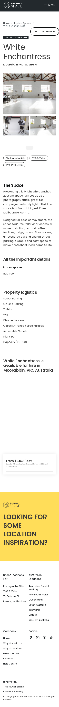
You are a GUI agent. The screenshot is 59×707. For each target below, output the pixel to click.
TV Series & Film (12, 596)
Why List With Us (12, 648)
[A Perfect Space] (11, 5)
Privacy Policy (10, 681)
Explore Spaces (23, 23)
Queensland (36, 599)
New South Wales (38, 594)
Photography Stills (13, 586)
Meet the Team (12, 653)
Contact (8, 658)
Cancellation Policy (13, 691)
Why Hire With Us (12, 643)
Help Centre (10, 663)
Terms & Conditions (13, 686)
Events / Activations (14, 601)
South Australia (37, 604)
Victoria (33, 615)
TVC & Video (10, 591)
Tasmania (34, 610)
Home (6, 23)
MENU (52, 5)
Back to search (45, 31)
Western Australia (39, 620)
